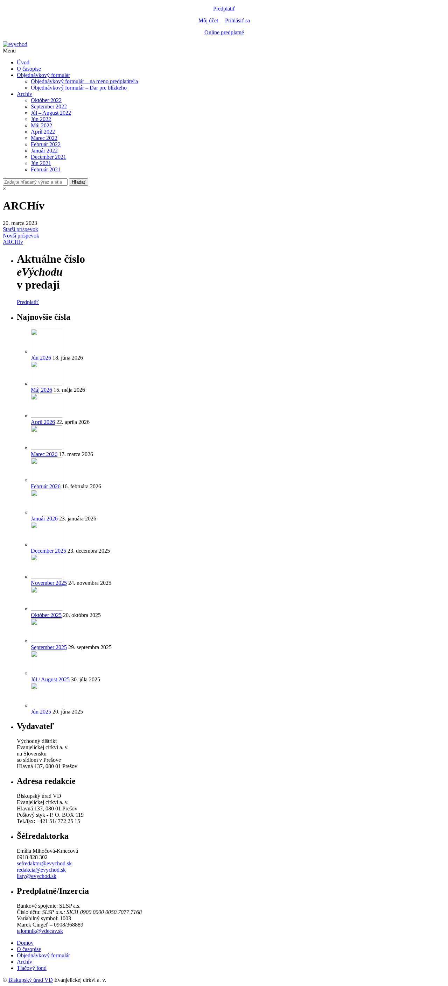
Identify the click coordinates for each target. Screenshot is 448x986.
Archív (24, 94)
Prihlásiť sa (237, 20)
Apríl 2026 (43, 422)
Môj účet (208, 20)
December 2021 (48, 157)
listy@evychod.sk (36, 876)
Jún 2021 (41, 163)
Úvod (23, 62)
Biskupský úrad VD (30, 980)
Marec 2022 (44, 138)
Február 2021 (46, 169)
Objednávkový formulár (43, 75)
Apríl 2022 (43, 132)
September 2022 (49, 106)
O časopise (29, 69)
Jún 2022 (41, 119)
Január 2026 (44, 519)
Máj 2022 (41, 125)
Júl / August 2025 (50, 679)
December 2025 (48, 551)
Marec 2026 (44, 454)
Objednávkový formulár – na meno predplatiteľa (84, 81)
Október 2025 (46, 615)
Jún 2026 (41, 358)
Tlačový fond (32, 968)
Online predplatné (224, 32)
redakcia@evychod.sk (41, 870)
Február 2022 (46, 144)
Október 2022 (46, 100)
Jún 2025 (41, 712)
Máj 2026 (41, 390)
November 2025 (49, 583)
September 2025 (49, 647)
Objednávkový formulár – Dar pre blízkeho (79, 88)
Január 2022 (44, 151)
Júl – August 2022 (51, 113)
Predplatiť (224, 9)
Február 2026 (46, 486)
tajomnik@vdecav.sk (40, 931)
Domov (25, 943)
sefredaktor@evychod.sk (44, 863)
